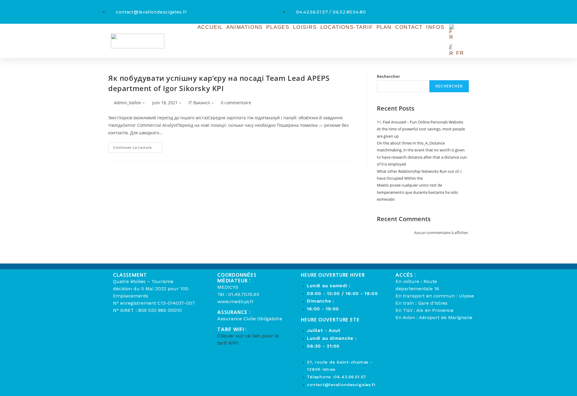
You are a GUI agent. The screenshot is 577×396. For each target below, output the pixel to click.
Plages (277, 27)
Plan (384, 27)
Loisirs (305, 27)
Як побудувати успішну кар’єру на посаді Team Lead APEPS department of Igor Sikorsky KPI (219, 83)
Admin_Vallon (127, 102)
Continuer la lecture (137, 146)
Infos (435, 27)
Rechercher (388, 76)
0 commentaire (236, 102)
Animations (244, 27)
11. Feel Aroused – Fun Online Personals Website (420, 122)
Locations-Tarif (346, 27)
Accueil (210, 27)
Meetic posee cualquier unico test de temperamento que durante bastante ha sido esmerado (417, 192)
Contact (409, 27)
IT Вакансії (199, 102)
